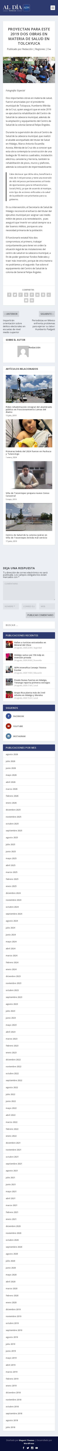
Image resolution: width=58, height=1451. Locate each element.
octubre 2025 (12, 823)
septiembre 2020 (14, 1247)
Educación (38, 673)
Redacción (27, 49)
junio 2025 (11, 851)
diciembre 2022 (13, 1059)
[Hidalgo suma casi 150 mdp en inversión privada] (9, 656)
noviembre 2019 (13, 1316)
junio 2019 (11, 1351)
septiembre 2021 (14, 1163)
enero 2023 (11, 1052)
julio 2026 (10, 761)
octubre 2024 (12, 907)
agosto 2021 (12, 1170)
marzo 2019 (11, 1371)
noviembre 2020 (13, 1233)
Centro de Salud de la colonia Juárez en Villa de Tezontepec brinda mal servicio (26, 536)
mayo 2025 (11, 858)
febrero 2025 (12, 879)
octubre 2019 (12, 1323)
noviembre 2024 (13, 900)
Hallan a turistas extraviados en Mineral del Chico (30, 643)
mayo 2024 (11, 941)
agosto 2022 (12, 1087)
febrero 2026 (12, 796)
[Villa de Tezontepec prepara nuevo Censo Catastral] (29, 475)
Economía (38, 660)
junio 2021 (11, 1184)
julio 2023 (10, 1011)
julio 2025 (10, 844)
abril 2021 (10, 1198)
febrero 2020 (12, 1295)
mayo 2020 (11, 1274)
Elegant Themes (26, 1440)
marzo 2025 (11, 872)
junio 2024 (11, 934)
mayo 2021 (11, 1191)
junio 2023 (11, 1018)
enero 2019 (11, 1385)
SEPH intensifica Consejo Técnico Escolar (30, 668)
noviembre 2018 (13, 1399)
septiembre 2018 (14, 1413)
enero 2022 (11, 1136)
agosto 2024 (12, 920)
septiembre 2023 (14, 997)
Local (36, 685)
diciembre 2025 (13, 809)
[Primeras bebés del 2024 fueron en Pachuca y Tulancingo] (29, 433)
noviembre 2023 (13, 983)
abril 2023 (10, 1031)
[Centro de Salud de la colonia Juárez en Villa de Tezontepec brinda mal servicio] (29, 517)
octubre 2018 (12, 1406)
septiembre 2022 (14, 1080)
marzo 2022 (11, 1122)
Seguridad (38, 648)
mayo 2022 (11, 1108)
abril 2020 (10, 1281)
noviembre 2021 (13, 1149)
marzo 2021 (11, 1205)
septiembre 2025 (14, 830)
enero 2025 (11, 886)
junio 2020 (11, 1267)
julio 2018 (10, 1427)
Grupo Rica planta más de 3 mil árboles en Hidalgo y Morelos (29, 694)
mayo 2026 (11, 775)
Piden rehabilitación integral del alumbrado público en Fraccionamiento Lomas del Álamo (29, 409)
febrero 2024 (12, 962)
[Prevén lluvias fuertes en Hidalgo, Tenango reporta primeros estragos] (9, 682)
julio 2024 (10, 927)
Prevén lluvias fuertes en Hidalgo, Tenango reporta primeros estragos (32, 681)
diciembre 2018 (13, 1392)
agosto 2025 (12, 837)
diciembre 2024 (13, 893)
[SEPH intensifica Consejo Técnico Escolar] (9, 669)
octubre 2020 (12, 1240)
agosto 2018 (12, 1420)
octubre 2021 (12, 1156)
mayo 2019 (11, 1358)
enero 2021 (11, 1219)
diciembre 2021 (13, 1142)
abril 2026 (10, 782)
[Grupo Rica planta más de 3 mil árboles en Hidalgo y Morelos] (9, 694)
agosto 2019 (12, 1337)
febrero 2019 (12, 1378)
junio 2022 (11, 1101)
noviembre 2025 (13, 816)
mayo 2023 (11, 1025)
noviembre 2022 (13, 1066)
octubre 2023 (12, 990)
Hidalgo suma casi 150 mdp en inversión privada (29, 656)
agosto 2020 (12, 1253)
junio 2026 (11, 768)
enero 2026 (11, 802)
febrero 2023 (12, 1045)
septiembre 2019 (14, 1330)
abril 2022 (10, 1115)
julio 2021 (10, 1177)
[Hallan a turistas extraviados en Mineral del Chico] (9, 644)
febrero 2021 (12, 1212)
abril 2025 (10, 865)
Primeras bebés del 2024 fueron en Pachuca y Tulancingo (28, 452)
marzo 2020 (11, 1288)
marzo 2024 (11, 955)
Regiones (40, 49)
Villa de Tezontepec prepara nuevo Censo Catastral (27, 494)
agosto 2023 (12, 1004)
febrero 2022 (12, 1129)
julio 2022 (10, 1094)
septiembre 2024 (14, 913)
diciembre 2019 (13, 1309)
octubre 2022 (12, 1073)
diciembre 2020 (13, 1226)
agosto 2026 (12, 754)
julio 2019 (10, 1344)
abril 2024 (10, 948)
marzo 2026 (11, 789)
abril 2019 (10, 1365)
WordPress (29, 1443)
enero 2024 (11, 969)
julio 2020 (10, 1260)
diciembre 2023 (13, 976)
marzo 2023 (11, 1038)
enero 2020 (11, 1302)
